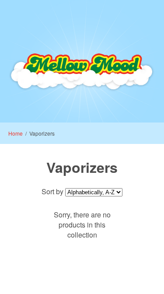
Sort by (52, 191)
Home (15, 133)
